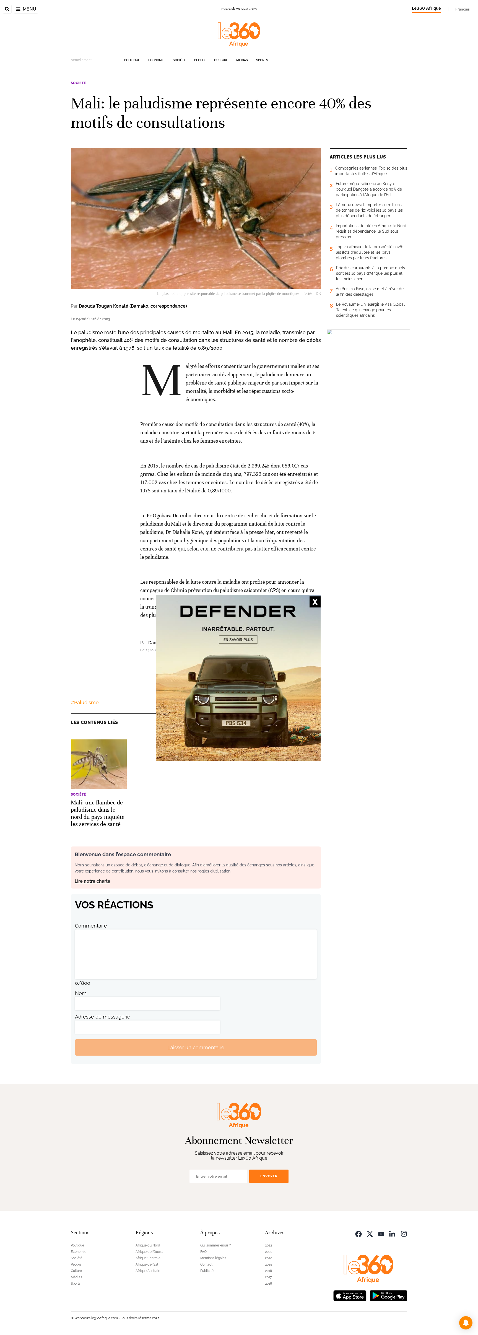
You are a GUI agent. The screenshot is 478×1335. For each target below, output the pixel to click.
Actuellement (81, 60)
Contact (206, 1264)
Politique (132, 60)
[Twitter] (370, 1233)
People (200, 60)
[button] (465, 1322)
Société (179, 60)
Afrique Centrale (148, 1258)
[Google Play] (388, 1295)
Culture (221, 60)
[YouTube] (381, 1233)
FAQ (203, 1252)
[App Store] (350, 1295)
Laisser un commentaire (195, 1047)
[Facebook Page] (358, 1233)
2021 (268, 1252)
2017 (268, 1277)
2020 (268, 1258)
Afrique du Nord (148, 1245)
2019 (268, 1264)
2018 (268, 1271)
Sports (262, 60)
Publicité (207, 1271)
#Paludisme (85, 702)
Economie (156, 60)
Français (462, 9)
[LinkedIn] (392, 1233)
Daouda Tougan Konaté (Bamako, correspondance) (133, 306)
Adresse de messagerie (102, 1017)
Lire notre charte (92, 881)
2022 (268, 1245)
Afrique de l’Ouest (149, 1252)
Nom (81, 993)
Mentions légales (213, 1258)
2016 (268, 1283)
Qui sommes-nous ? (215, 1245)
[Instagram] (404, 1233)
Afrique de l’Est (147, 1264)
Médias (242, 60)
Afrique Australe (148, 1271)
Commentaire (91, 926)
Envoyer (268, 1176)
